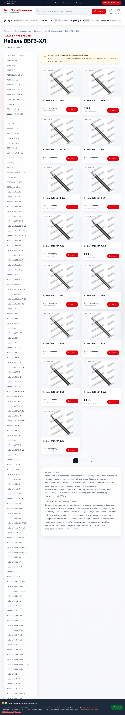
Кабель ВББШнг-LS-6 (16, 581)
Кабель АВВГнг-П (14, 401)
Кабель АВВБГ (13, 318)
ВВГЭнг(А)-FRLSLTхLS (16, 172)
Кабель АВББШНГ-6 (15, 250)
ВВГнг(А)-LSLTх (13, 163)
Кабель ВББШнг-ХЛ (15, 586)
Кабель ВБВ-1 (12, 611)
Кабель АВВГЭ (13, 440)
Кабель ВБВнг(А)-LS (15, 669)
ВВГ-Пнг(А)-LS (13, 124)
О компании (68, 3)
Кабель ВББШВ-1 (14, 489)
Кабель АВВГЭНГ (14, 445)
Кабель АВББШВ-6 (15, 206)
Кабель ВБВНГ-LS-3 (15, 645)
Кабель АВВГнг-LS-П (15, 396)
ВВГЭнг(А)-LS (12, 177)
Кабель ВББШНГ (14, 562)
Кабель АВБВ (12, 275)
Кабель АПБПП (13, 464)
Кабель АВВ (12, 309)
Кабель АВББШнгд (14, 265)
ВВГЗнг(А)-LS (12, 128)
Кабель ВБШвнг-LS (15, 688)
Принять (117, 707)
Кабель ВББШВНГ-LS (16, 528)
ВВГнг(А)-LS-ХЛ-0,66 (15, 158)
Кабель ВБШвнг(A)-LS (16, 693)
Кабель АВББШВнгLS (16, 240)
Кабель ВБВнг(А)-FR (15, 654)
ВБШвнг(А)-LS (13, 109)
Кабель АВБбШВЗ (14, 216)
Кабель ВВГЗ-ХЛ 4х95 (94, 343)
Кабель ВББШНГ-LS (15, 576)
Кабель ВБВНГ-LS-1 (15, 640)
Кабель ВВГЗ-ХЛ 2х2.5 (54, 149)
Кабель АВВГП (13, 430)
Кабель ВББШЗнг (14, 557)
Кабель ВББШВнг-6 (15, 518)
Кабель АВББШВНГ (15, 221)
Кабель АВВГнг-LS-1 (15, 391)
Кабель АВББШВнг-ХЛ (16, 236)
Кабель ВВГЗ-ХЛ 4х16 (53, 441)
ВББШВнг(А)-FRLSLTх (16, 94)
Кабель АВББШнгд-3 (15, 270)
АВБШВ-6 (11, 70)
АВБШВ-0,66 (12, 60)
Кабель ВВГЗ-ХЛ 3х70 (94, 198)
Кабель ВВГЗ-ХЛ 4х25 (53, 392)
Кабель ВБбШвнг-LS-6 (16, 533)
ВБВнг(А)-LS (12, 104)
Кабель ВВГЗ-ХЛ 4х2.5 (95, 392)
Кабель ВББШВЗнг (14, 508)
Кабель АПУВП (13, 474)
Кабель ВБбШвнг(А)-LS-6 (17, 552)
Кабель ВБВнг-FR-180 (16, 625)
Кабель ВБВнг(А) (14, 650)
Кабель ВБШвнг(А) (14, 698)
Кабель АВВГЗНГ (14, 362)
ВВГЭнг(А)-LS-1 (13, 187)
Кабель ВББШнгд (14, 601)
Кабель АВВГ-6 (13, 343)
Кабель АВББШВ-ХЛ (15, 211)
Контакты (80, 3)
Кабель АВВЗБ (13, 455)
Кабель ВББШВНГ (14, 513)
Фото (49, 3)
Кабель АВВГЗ (13, 357)
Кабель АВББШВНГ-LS (16, 226)
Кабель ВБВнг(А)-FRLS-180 (18, 664)
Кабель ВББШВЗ (14, 503)
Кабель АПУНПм (14, 479)
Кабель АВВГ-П (13, 348)
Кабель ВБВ (12, 606)
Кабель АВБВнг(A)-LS (16, 289)
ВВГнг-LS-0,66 (13, 133)
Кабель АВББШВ (14, 197)
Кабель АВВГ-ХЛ (14, 352)
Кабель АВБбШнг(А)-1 (16, 260)
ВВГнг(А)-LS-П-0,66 (15, 153)
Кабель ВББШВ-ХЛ (15, 499)
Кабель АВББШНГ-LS (16, 255)
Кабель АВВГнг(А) (14, 416)
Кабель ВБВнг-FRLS (15, 630)
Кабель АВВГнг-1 (14, 377)
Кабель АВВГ (12, 328)
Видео (57, 3)
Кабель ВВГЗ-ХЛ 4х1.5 (54, 198)
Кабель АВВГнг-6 (14, 382)
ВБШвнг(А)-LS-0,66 (15, 114)
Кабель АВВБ (12, 314)
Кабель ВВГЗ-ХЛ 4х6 (94, 149)
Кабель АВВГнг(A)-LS (15, 411)
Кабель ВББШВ (13, 484)
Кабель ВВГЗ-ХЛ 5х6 (53, 295)
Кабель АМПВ (13, 460)
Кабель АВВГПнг (14, 435)
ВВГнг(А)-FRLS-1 (14, 138)
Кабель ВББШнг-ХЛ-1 (16, 591)
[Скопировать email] (120, 21)
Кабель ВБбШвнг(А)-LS (16, 547)
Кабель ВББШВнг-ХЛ (15, 538)
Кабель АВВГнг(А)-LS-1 (16, 421)
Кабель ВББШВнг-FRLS (16, 523)
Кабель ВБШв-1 (13, 679)
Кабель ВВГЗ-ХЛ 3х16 (94, 100)
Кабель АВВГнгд (13, 426)
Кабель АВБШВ (13, 294)
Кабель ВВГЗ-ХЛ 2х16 (53, 246)
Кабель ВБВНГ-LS (14, 635)
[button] (13, 20)
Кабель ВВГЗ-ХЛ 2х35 (53, 100)
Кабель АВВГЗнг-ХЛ (15, 367)
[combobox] (63, 11)
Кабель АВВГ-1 (13, 338)
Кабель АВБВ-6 (13, 279)
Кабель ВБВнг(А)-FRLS (16, 659)
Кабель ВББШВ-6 (14, 494)
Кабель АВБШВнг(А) (15, 304)
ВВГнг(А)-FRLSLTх (14, 143)
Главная (40, 3)
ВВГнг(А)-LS (12, 148)
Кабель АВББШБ (14, 192)
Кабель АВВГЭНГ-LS (15, 450)
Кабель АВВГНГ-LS (15, 387)
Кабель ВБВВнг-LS (14, 615)
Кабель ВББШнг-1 (14, 567)
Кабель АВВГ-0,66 (14, 333)
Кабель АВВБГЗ (13, 323)
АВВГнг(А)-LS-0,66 (14, 85)
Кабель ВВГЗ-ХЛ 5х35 (53, 343)
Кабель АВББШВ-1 (15, 202)
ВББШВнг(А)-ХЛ (13, 99)
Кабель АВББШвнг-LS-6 (17, 231)
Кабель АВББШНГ (14, 245)
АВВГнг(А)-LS (12, 80)
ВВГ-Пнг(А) (11, 119)
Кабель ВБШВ (13, 674)
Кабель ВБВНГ (13, 620)
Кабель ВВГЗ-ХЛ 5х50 (94, 295)
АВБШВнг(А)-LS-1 (14, 75)
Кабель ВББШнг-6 (14, 572)
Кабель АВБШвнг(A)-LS (16, 299)
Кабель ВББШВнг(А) (15, 542)
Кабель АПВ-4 (13, 469)
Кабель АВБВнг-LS (14, 284)
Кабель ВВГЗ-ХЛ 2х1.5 (95, 246)
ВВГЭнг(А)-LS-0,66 (14, 182)
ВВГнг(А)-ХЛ (12, 167)
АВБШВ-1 (11, 65)
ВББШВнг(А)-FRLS (14, 90)
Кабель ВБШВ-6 (13, 684)
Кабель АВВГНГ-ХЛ (15, 406)
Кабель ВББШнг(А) (14, 596)
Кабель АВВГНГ (13, 372)
